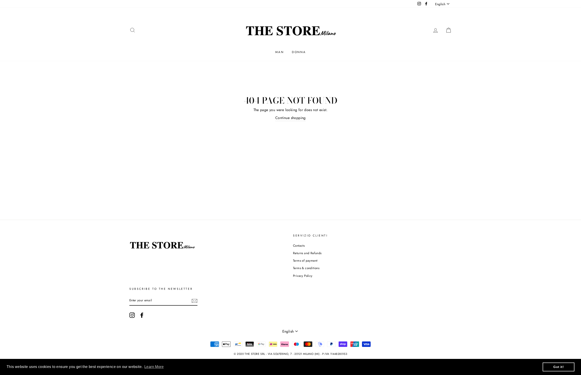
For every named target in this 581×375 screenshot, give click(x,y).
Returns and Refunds (307, 253)
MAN (279, 52)
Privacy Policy (303, 275)
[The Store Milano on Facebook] (142, 315)
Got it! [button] (558, 367)
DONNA (299, 52)
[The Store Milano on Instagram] (132, 315)
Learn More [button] (154, 367)
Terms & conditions (306, 268)
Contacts (299, 245)
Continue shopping (290, 117)
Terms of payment (305, 260)
